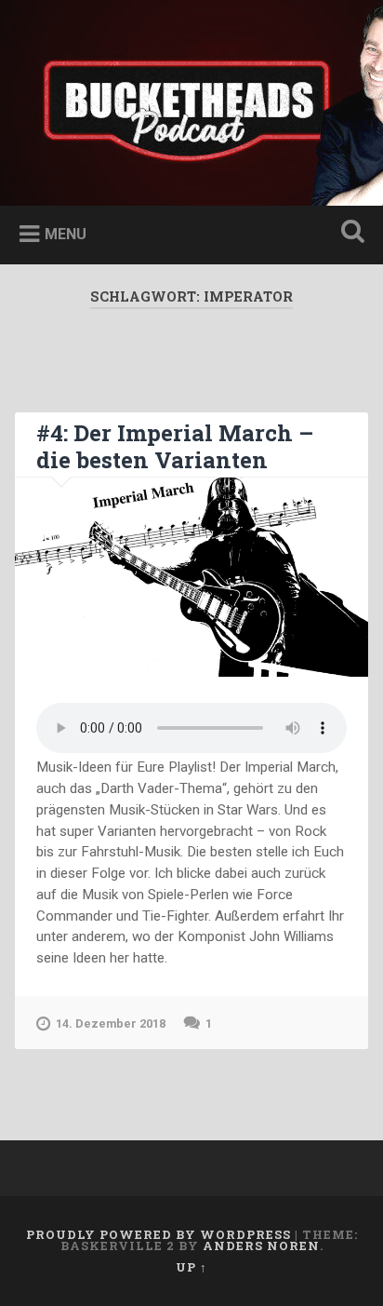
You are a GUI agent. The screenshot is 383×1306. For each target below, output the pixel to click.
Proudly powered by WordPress (158, 1234)
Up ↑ (191, 1266)
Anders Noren (261, 1245)
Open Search (348, 233)
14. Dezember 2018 (110, 1023)
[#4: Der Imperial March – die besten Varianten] (191, 577)
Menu (65, 234)
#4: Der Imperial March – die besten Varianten (174, 446)
